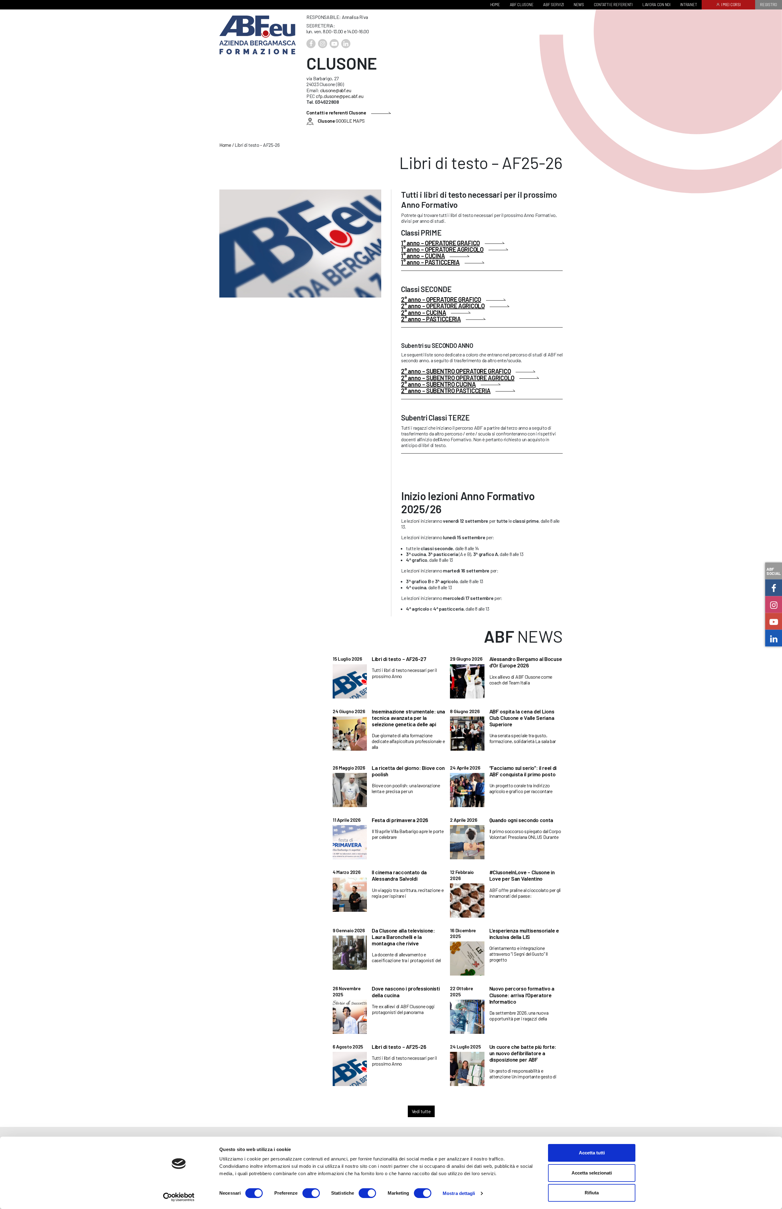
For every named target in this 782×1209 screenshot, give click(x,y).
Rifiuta (592, 1192)
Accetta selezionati (592, 1172)
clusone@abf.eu (335, 90)
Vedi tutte (421, 1111)
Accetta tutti (592, 1152)
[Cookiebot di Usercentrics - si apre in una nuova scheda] (179, 1197)
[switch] (311, 1193)
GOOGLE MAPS (341, 121)
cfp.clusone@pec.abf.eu (339, 96)
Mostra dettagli (459, 1193)
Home (225, 145)
